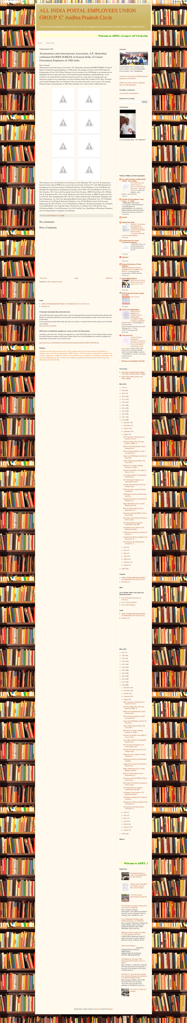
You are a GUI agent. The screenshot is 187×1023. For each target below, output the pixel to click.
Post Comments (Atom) (55, 282)
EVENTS (44, 306)
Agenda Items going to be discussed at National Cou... (135, 500)
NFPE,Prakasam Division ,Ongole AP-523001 (133, 294)
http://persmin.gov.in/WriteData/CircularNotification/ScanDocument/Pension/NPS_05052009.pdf (69, 343)
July (125, 547)
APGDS (124, 217)
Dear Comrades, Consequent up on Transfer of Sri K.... (133, 438)
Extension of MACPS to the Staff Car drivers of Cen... (134, 471)
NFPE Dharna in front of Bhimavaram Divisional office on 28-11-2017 (138, 282)
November (127, 425)
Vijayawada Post (127, 335)
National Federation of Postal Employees (131, 265)
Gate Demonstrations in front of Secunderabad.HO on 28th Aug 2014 (138, 875)
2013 (123, 411)
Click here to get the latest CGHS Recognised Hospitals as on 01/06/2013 (133, 77)
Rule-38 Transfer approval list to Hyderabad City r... (133, 509)
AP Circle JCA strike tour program (138, 990)
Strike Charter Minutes (128, 946)
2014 (123, 408)
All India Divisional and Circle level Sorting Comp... (134, 485)
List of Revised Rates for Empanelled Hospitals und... (134, 476)
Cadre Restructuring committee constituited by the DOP (132, 524)
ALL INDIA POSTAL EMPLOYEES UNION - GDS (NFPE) (134, 180)
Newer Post (43, 278)
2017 (123, 399)
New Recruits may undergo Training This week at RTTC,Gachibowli (134, 907)
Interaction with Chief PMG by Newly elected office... (135, 514)
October (126, 428)
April (125, 556)
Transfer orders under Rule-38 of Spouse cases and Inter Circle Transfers (138, 886)
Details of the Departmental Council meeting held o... (134, 447)
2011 (123, 417)
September (127, 431)
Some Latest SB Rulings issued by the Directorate (135, 457)
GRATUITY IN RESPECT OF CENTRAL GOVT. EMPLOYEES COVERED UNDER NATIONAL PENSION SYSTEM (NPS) (133, 317)
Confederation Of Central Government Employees (130, 241)
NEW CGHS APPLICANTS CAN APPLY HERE (132, 378)
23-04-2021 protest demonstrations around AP (138, 896)
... (122, 259)
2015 (123, 405)
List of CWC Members (128, 605)
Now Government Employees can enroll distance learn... (133, 481)
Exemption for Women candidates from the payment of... (135, 538)
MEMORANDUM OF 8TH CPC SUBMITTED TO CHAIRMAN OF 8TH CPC (132, 269)
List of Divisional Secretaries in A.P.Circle (131, 599)
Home (40, 43)
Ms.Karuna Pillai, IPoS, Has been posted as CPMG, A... (133, 442)
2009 (123, 569)
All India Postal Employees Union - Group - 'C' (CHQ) (133, 200)
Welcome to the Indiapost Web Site (133, 361)
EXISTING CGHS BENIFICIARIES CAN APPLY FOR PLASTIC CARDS (133, 373)
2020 (123, 390)
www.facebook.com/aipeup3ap (128, 93)
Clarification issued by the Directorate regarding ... (134, 495)
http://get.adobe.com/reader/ (48, 326)
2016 (123, 402)
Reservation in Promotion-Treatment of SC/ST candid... (135, 519)
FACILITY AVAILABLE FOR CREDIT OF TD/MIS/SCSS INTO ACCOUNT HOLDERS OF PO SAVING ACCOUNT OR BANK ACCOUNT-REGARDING (133, 229)
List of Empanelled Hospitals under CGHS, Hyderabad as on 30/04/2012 (132, 920)
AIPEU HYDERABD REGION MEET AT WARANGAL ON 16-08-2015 (64, 304)
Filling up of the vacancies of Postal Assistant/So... (134, 490)
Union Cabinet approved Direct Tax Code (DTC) (134, 462)
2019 (123, 393)
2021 (123, 387)
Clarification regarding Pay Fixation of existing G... (135, 533)
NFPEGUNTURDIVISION (130, 309)
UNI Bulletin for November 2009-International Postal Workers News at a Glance (133, 961)
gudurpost (125, 257)
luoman (97, 1009)
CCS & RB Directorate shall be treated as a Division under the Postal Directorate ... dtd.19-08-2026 (138, 186)
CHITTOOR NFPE (128, 222)
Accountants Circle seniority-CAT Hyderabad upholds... (133, 528)
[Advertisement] (78, 291)
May (125, 553)
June (125, 550)
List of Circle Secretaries (129, 602)
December (127, 422)
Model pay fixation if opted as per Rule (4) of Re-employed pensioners (133, 933)
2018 (123, 396)
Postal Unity (50, 43)
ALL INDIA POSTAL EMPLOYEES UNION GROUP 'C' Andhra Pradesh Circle (87, 14)
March (126, 559)
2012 (123, 414)
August (126, 434)
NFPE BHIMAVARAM (129, 278)
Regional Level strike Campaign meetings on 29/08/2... (133, 466)
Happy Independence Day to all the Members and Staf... (134, 504)
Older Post (109, 278)
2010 (123, 420)
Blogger (110, 1009)
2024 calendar (135, 297)
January (126, 565)
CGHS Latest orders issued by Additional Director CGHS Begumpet (132, 84)
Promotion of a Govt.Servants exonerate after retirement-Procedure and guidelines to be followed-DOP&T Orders (134, 976)
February (127, 562)
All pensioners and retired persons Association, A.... (133, 543)
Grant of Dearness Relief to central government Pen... (134, 452)
